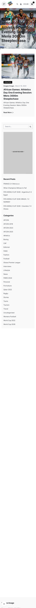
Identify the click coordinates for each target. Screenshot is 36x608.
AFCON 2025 (8, 232)
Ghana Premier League (12, 263)
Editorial (7, 247)
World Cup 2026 (9, 324)
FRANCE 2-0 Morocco (12, 184)
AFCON (6, 220)
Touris (6, 301)
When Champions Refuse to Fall (15, 188)
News (6, 274)
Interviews (7, 266)
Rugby (6, 293)
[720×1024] (18, 173)
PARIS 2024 (8, 278)
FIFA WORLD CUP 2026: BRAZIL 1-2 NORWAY (16, 200)
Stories (6, 297)
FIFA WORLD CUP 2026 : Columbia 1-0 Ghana (17, 207)
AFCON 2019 (8, 224)
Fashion (6, 255)
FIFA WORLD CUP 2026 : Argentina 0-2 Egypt (18, 193)
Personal (7, 282)
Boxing (6, 239)
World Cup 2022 (9, 320)
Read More (8, 112)
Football (6, 259)
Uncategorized (9, 313)
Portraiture (8, 286)
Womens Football (10, 317)
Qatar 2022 (8, 290)
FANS (6, 251)
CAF (5, 243)
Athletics (5, 19)
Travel (6, 309)
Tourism (6, 305)
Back (6, 13)
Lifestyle (7, 270)
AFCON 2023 (8, 228)
